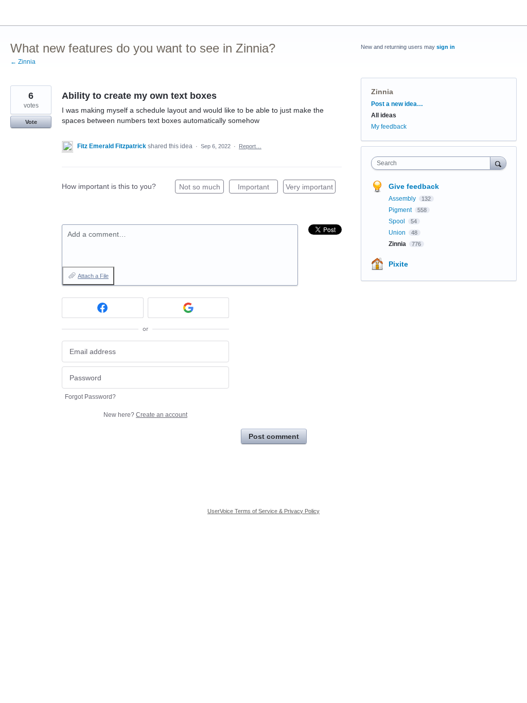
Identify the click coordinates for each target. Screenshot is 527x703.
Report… (250, 146)
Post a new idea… (397, 104)
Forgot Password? (90, 396)
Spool (398, 221)
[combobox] (433, 163)
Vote (31, 122)
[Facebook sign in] (103, 307)
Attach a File (93, 276)
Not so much (201, 188)
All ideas (383, 115)
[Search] (498, 162)
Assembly (403, 198)
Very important (311, 188)
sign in (445, 47)
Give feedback (414, 186)
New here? (145, 414)
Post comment (274, 436)
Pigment (401, 210)
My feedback (389, 126)
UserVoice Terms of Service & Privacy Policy (263, 511)
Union (398, 232)
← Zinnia (23, 61)
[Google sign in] (189, 307)
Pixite (398, 264)
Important (258, 188)
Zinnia (382, 91)
